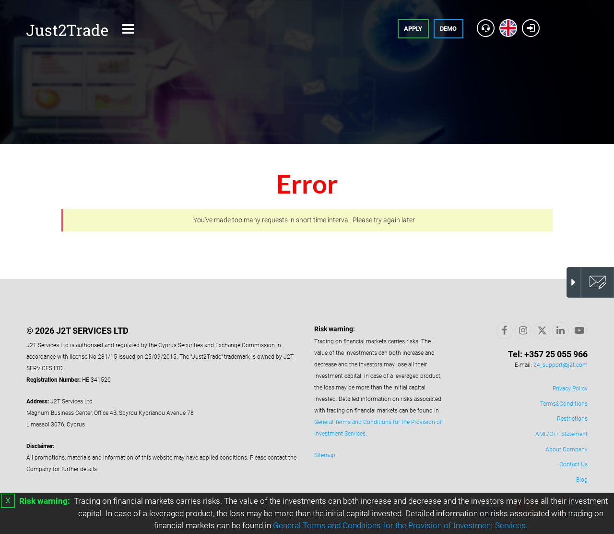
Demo (448, 28)
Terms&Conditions (564, 403)
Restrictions (572, 418)
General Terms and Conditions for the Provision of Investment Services (399, 525)
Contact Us (573, 464)
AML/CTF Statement (561, 434)
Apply (413, 28)
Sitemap (324, 455)
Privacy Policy (570, 388)
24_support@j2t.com (560, 365)
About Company (566, 449)
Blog (582, 479)
